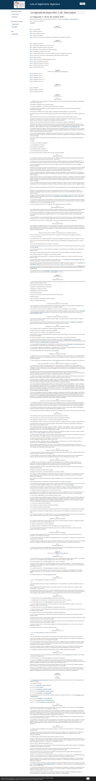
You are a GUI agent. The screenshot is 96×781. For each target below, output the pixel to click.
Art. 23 (31, 81)
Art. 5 (31, 37)
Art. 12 (31, 55)
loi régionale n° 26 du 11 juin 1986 (43, 685)
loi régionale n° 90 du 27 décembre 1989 (45, 764)
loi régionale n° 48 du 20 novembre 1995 (62, 196)
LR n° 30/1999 (47, 202)
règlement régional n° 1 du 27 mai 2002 (72, 339)
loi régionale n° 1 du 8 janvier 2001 (51, 270)
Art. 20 (31, 75)
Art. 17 (31, 65)
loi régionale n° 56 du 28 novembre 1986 (75, 344)
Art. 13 (31, 57)
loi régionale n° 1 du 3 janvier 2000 (44, 693)
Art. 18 (31, 67)
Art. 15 (31, 61)
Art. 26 (31, 91)
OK (88, 778)
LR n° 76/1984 (54, 272)
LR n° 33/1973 (57, 360)
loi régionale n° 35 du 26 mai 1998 (44, 689)
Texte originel (14, 16)
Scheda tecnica (15, 34)
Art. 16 (31, 63)
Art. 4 (31, 35)
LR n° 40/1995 (55, 350)
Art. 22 (31, 79)
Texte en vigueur (15, 14)
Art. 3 (31, 33)
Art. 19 (31, 73)
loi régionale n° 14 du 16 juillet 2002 (44, 698)
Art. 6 (31, 43)
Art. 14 (31, 59)
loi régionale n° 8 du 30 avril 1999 (46, 691)
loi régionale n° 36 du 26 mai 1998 (39, 680)
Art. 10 (31, 51)
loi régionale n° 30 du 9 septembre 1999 (71, 126)
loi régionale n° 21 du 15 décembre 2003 (45, 700)
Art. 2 (31, 31)
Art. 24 (31, 87)
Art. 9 (31, 49)
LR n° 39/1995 (79, 405)
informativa (11, 779)
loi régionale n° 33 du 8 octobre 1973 (71, 19)
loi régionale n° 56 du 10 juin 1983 (47, 395)
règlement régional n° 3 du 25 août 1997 (49, 342)
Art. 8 (31, 47)
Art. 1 (31, 29)
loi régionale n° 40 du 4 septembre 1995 (73, 259)
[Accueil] (19, 4)
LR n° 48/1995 (35, 247)
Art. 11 (31, 53)
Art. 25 (31, 89)
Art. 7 (31, 45)
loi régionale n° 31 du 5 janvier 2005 (47, 702)
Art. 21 (31, 77)
